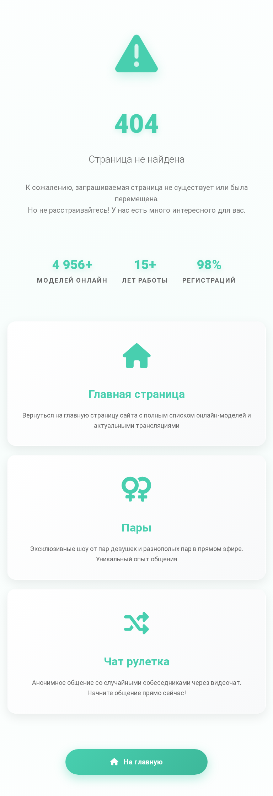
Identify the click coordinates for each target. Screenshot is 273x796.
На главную (143, 762)
